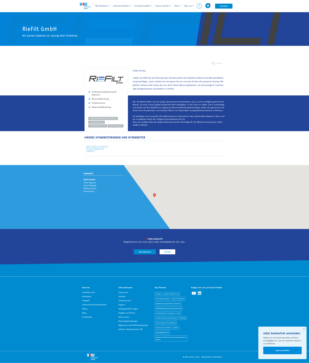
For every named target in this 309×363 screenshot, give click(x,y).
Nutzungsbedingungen (128, 321)
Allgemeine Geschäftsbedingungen (133, 325)
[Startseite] (85, 6)
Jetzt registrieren (145, 252)
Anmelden (224, 6)
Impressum (123, 292)
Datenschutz (123, 317)
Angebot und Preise (126, 313)
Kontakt (167, 252)
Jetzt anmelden (282, 350)
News (84, 313)
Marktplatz (86, 296)
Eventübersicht (88, 292)
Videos (85, 309)
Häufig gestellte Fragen (128, 309)
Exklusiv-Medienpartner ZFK (130, 329)
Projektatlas (87, 317)
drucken (219, 63)
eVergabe (86, 300)
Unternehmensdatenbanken (94, 304)
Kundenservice (124, 300)
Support (121, 304)
